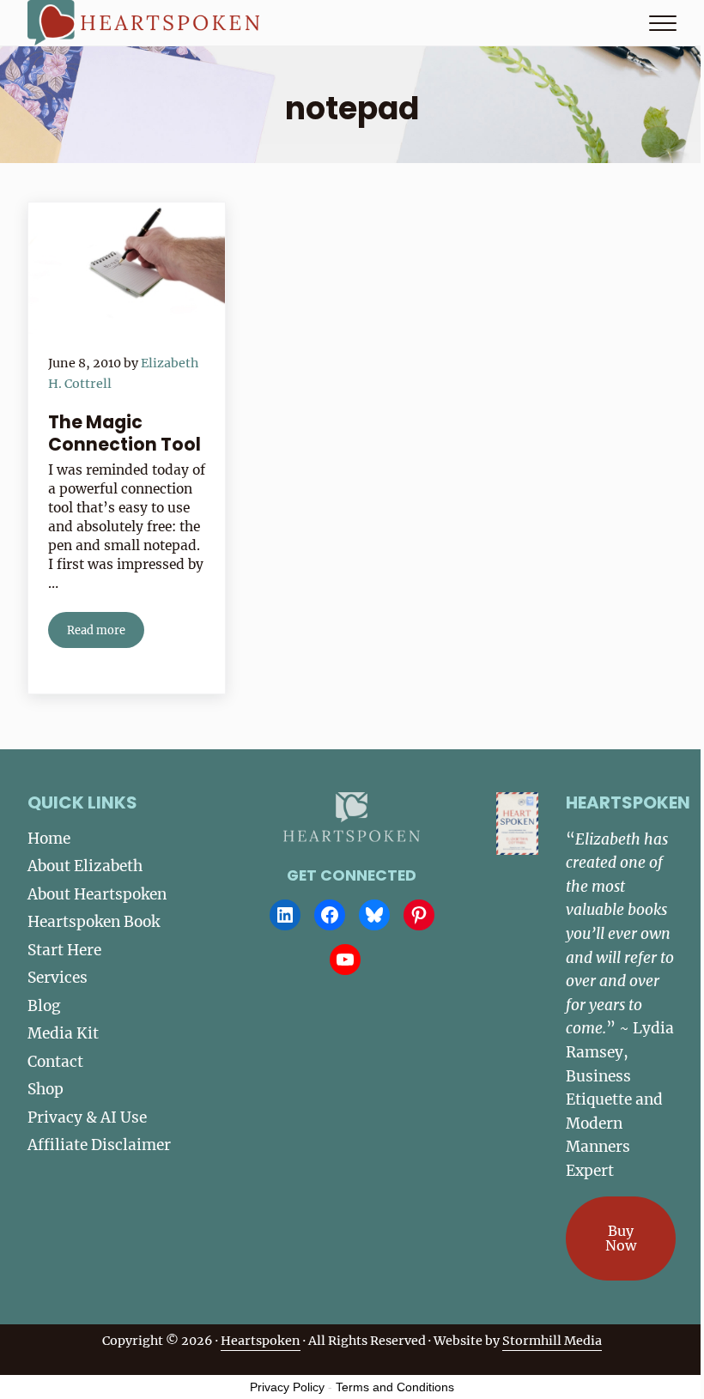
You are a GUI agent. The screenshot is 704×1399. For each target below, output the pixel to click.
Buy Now (620, 1238)
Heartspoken (260, 1340)
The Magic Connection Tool (124, 433)
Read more (105, 633)
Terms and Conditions (395, 1387)
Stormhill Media (552, 1340)
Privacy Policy (287, 1387)
